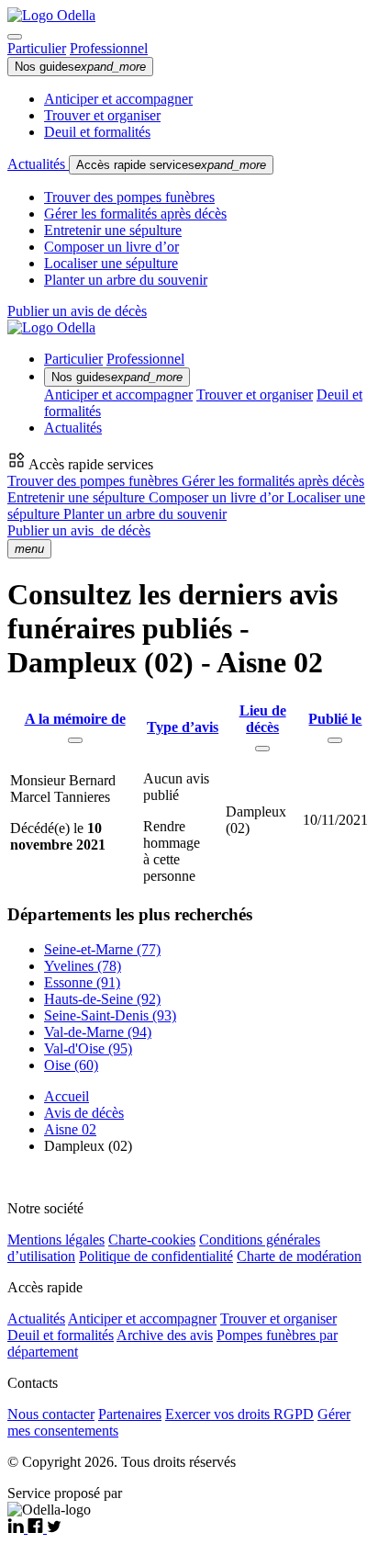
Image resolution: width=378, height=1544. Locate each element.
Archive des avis (165, 1335)
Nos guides (80, 66)
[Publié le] (335, 740)
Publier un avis (78, 530)
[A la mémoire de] (75, 740)
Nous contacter (50, 1414)
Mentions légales (56, 1239)
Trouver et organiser (102, 115)
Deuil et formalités (97, 132)
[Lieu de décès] (262, 748)
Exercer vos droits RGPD (239, 1414)
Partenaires (129, 1414)
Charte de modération (299, 1256)
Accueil (66, 1096)
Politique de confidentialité (156, 1256)
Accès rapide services (171, 165)
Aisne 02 (70, 1129)
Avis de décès (84, 1113)
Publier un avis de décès (77, 311)
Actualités (38, 164)
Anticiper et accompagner (118, 99)
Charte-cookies (151, 1239)
